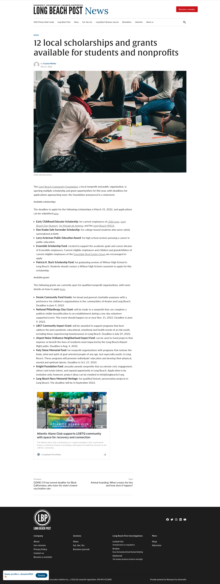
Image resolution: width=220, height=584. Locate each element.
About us (149, 22)
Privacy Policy (40, 549)
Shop (154, 541)
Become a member (187, 9)
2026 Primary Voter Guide (44, 22)
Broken (128, 550)
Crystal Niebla (49, 63)
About (36, 541)
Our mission (40, 545)
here (56, 213)
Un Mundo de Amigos (71, 225)
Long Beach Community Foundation (58, 186)
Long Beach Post (64, 22)
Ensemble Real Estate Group (89, 254)
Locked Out (124, 543)
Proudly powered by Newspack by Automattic (168, 579)
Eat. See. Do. (87, 22)
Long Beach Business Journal (107, 22)
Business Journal (81, 549)
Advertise (139, 22)
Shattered (128, 557)
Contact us (39, 553)
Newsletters (127, 22)
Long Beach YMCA (103, 225)
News (76, 22)
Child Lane (113, 221)
